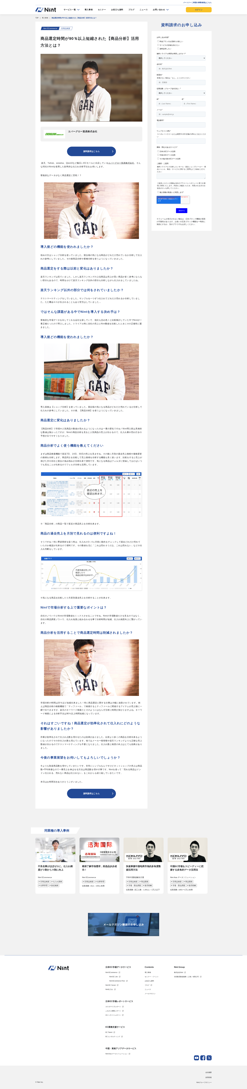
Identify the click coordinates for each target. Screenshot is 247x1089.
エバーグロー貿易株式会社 (121, 163)
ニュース (144, 9)
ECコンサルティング (112, 1036)
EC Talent (108, 1032)
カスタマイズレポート (113, 1007)
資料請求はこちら (91, 151)
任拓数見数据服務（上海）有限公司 (186, 977)
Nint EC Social (110, 985)
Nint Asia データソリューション (116, 1054)
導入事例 (89, 9)
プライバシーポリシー (188, 183)
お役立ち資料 (117, 9)
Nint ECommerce (111, 972)
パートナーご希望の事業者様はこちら (197, 2)
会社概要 (208, 1072)
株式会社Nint (178, 972)
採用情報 (208, 1077)
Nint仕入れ (109, 989)
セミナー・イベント (152, 977)
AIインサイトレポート (113, 1015)
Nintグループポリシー (204, 1082)
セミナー (102, 9)
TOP (36, 18)
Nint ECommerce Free (117, 981)
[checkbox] (181, 44)
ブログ (131, 9)
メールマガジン (150, 994)
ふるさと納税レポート (113, 1011)
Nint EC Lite (113, 977)
